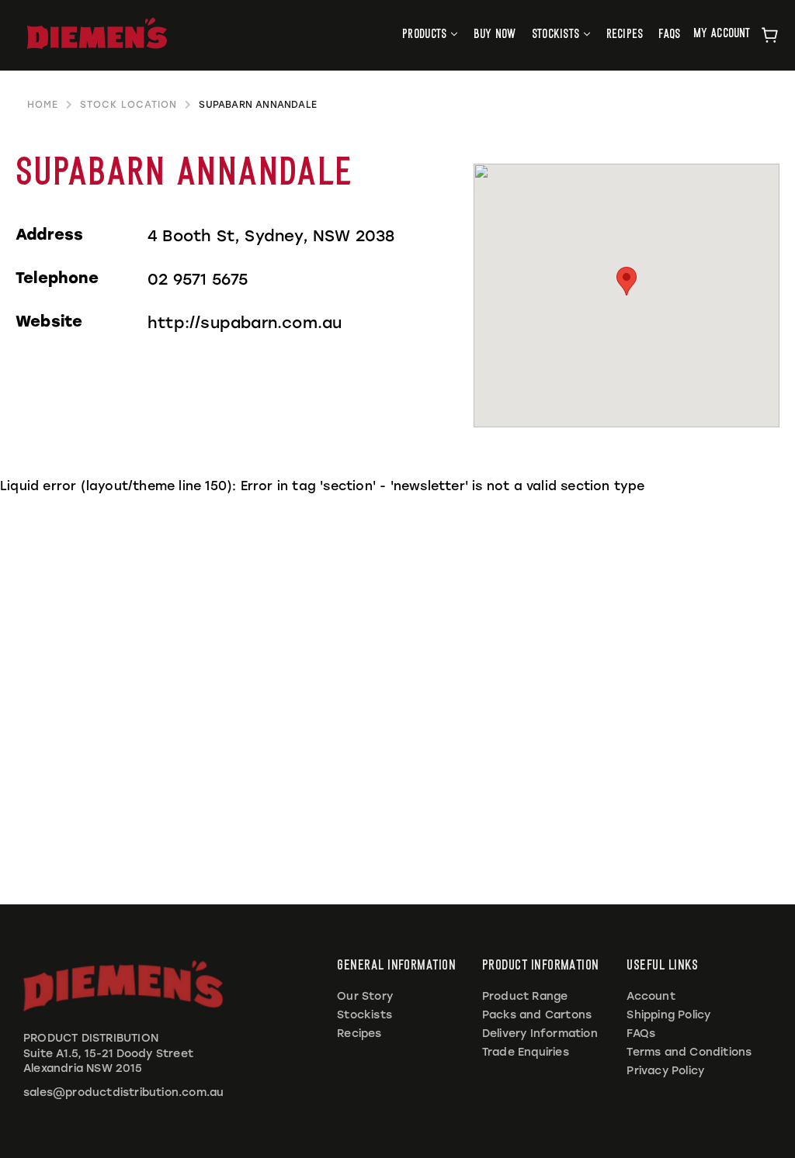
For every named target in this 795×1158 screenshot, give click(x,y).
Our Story (365, 996)
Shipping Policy (668, 1014)
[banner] (97, 33)
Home (42, 104)
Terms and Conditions (689, 1052)
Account (651, 996)
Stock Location (128, 104)
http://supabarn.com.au (245, 322)
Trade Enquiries (525, 1052)
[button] (626, 281)
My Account (722, 33)
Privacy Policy (665, 1070)
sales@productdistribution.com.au (123, 1092)
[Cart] (770, 34)
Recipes (359, 1033)
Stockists (364, 1014)
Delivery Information (540, 1033)
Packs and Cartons (537, 1014)
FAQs (641, 1033)
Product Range (525, 996)
